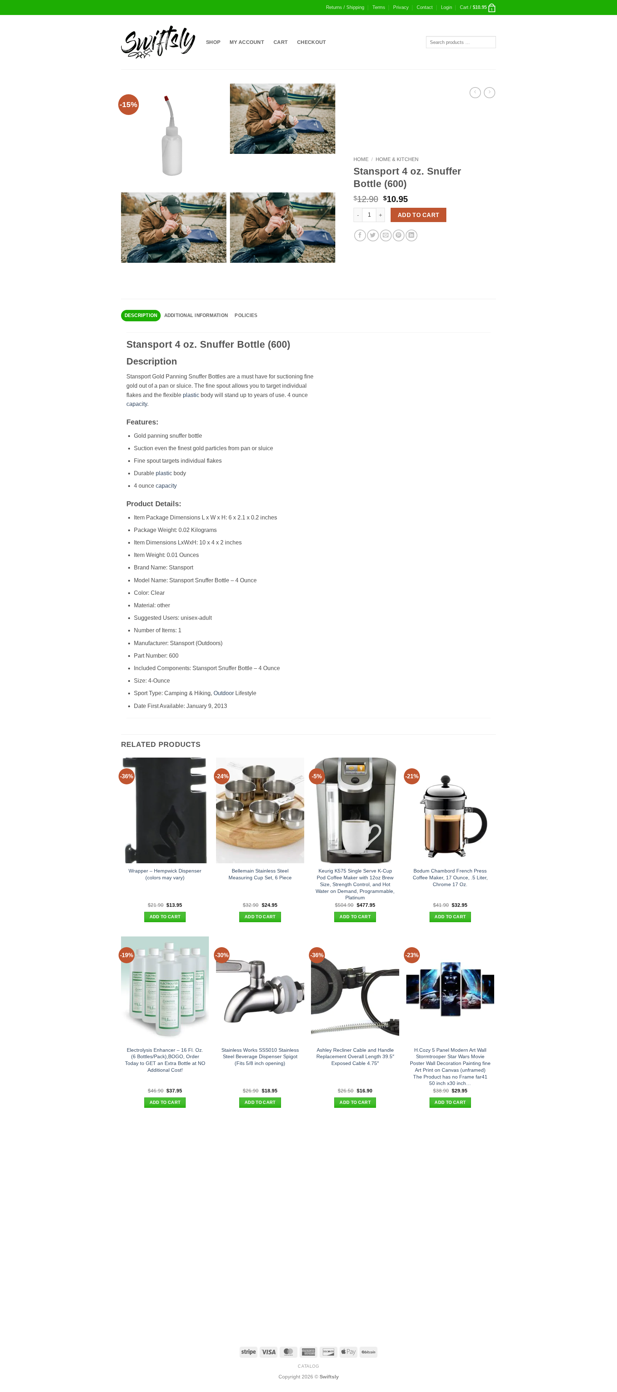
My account (247, 42)
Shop (213, 42)
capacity (136, 404)
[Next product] (475, 92)
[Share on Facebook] (360, 235)
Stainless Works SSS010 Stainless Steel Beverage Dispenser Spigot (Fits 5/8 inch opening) (260, 1056)
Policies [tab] (246, 315)
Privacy (401, 7)
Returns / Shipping (345, 7)
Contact (425, 7)
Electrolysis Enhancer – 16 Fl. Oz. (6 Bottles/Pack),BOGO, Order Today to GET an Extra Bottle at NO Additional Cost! (165, 1060)
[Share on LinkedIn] (411, 235)
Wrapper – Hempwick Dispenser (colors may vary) (165, 874)
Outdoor (224, 693)
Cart (281, 42)
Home (360, 159)
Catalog (308, 1366)
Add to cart (419, 215)
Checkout (311, 42)
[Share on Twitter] (373, 235)
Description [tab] (141, 315)
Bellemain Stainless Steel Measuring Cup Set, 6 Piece (260, 874)
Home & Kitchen (397, 159)
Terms (378, 7)
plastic (191, 395)
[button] (446, 7)
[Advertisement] (308, 1172)
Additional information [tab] (196, 315)
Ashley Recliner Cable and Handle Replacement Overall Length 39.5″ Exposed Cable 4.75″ (355, 1056)
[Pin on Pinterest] (399, 235)
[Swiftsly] (158, 42)
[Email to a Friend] (386, 235)
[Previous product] (489, 92)
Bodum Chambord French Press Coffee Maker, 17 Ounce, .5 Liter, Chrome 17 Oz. (450, 877)
